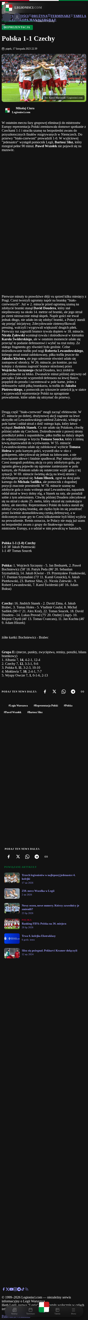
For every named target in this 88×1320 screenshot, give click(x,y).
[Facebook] (45, 691)
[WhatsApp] (63, 691)
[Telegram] (73, 691)
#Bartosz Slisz (35, 712)
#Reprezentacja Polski (46, 705)
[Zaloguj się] (4, 28)
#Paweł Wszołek (12, 712)
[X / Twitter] (7, 1290)
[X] (54, 691)
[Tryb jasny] (3, 24)
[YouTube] (11, 1290)
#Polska (68, 705)
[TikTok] (23, 1290)
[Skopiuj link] (82, 691)
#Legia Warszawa (18, 705)
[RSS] (27, 1290)
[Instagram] (15, 1290)
